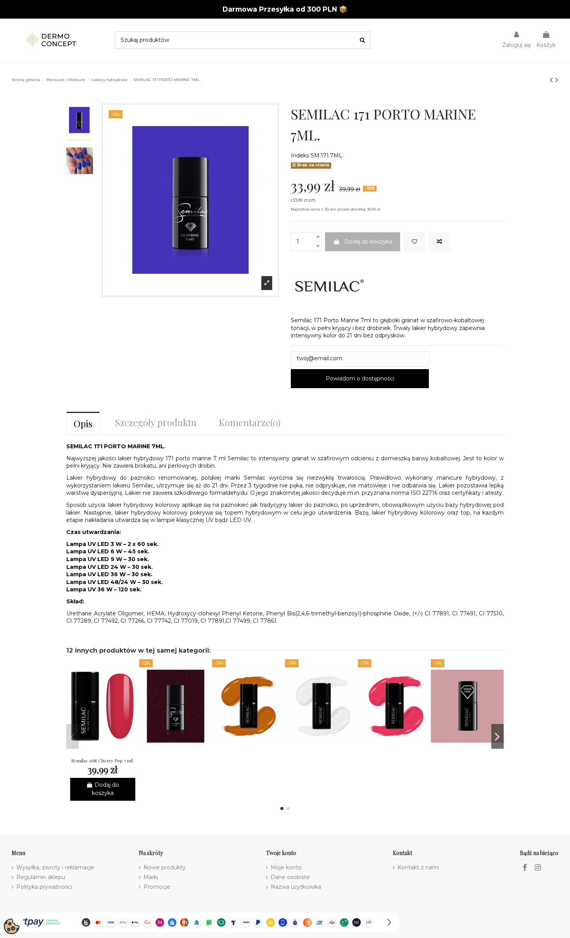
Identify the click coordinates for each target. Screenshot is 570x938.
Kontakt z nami (418, 867)
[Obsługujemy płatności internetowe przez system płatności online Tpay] (205, 921)
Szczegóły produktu (156, 422)
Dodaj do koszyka (368, 241)
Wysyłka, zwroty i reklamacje (55, 867)
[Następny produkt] (556, 80)
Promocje (156, 886)
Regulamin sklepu (40, 877)
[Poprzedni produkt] (552, 80)
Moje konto (286, 867)
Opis (83, 423)
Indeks (300, 155)
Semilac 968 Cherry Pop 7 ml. (102, 760)
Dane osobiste (290, 877)
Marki (150, 877)
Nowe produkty (164, 867)
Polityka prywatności (44, 886)
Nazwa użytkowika (296, 886)
